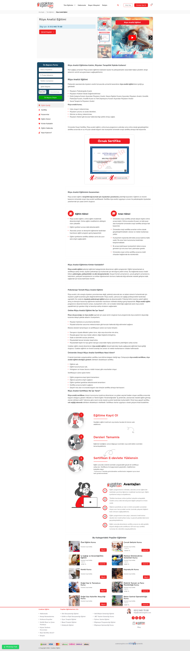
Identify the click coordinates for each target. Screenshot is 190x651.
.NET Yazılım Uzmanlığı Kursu (104, 616)
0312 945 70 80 (141, 610)
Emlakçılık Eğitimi (68, 625)
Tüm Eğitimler (68, 5)
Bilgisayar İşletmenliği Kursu (104, 625)
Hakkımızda (82, 5)
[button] (150, 37)
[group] (132, 37)
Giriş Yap (128, 5)
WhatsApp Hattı (11, 647)
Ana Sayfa (41, 12)
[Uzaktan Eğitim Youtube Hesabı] (143, 617)
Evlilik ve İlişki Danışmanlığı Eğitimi (74, 616)
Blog (139, 627)
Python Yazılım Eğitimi (101, 619)
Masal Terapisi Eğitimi (69, 622)
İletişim (104, 5)
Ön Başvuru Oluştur (50, 97)
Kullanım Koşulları (46, 619)
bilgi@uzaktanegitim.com (142, 613)
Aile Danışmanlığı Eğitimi (70, 614)
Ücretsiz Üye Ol (141, 5)
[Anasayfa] (46, 5)
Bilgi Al (103, 550)
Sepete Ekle (145, 550)
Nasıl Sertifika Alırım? (47, 633)
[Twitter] (140, 617)
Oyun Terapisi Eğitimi (69, 619)
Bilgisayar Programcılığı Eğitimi (104, 622)
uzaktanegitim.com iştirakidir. (129, 644)
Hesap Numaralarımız (47, 616)
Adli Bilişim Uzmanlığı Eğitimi (104, 614)
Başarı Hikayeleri (94, 5)
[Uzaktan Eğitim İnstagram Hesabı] (136, 617)
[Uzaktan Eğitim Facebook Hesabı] (133, 617)
